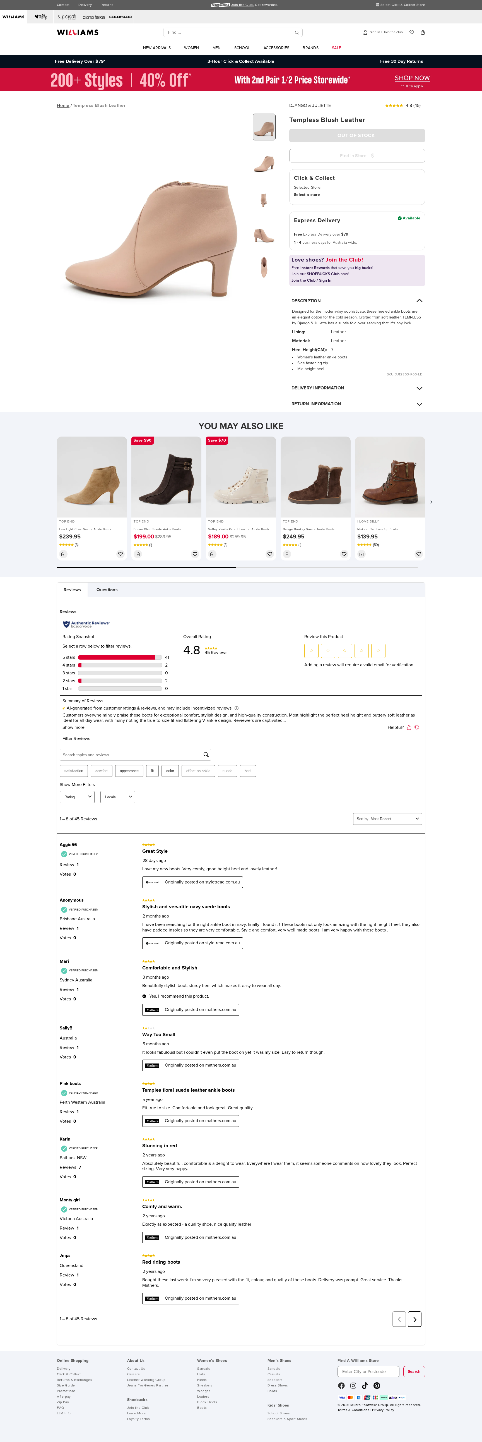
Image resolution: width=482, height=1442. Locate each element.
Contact (63, 5)
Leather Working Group (146, 1380)
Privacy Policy (383, 1410)
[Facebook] (341, 1387)
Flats (201, 1374)
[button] (431, 502)
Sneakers (205, 1385)
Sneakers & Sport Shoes (287, 1419)
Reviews (72, 590)
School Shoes (278, 1413)
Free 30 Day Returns (401, 61)
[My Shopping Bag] (423, 32)
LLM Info (64, 1413)
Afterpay (64, 1396)
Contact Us (136, 1369)
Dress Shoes (277, 1385)
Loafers (203, 1396)
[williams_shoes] (376, 1387)
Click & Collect (69, 1374)
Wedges (204, 1391)
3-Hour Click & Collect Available (241, 61)
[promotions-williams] (241, 90)
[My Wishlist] (411, 32)
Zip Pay (63, 1402)
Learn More (136, 1413)
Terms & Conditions (353, 1410)
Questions (107, 590)
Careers (133, 1374)
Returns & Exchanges (74, 1380)
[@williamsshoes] (365, 1387)
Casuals (273, 1374)
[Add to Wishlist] (120, 554)
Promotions (66, 1391)
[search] (297, 32)
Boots (202, 1408)
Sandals (203, 1369)
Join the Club (138, 1408)
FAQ (60, 1408)
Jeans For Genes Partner (147, 1385)
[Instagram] (353, 1387)
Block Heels (207, 1402)
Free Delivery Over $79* (80, 61)
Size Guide (66, 1385)
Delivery (85, 5)
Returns (107, 5)
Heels (202, 1380)
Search (414, 1372)
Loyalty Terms (138, 1419)
